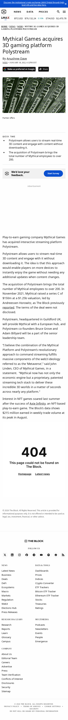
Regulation (7, 599)
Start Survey (53, 173)
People (39, 637)
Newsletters (41, 629)
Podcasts (40, 624)
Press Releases (9, 612)
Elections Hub (9, 608)
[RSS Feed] (63, 555)
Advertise (7, 666)
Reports (6, 629)
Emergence (41, 641)
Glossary (6, 637)
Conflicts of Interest (12, 679)
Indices (39, 579)
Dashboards (41, 570)
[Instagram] (19, 555)
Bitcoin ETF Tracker (45, 591)
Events (38, 633)
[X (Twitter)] (5, 555)
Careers (6, 662)
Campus (6, 641)
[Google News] (56, 555)
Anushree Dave (17, 58)
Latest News (8, 570)
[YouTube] (41, 555)
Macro (5, 591)
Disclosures (8, 683)
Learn (5, 633)
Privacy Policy (11, 706)
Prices (38, 575)
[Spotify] (48, 555)
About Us (7, 654)
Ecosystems (8, 587)
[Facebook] (27, 555)
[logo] (3, 11)
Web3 (5, 603)
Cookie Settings (53, 706)
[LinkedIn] (12, 555)
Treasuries (40, 603)
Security (6, 687)
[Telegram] (34, 555)
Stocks (38, 599)
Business (6, 575)
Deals (5, 579)
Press (4, 670)
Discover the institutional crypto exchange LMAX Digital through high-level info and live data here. (34, 3)
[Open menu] (64, 11)
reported (8, 307)
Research (6, 624)
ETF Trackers (42, 587)
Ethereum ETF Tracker (47, 595)
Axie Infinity (38, 403)
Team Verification (11, 674)
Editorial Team (9, 658)
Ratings (39, 608)
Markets (6, 595)
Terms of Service (32, 706)
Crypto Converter (44, 583)
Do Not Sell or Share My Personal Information (34, 711)
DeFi (4, 583)
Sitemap (6, 691)
